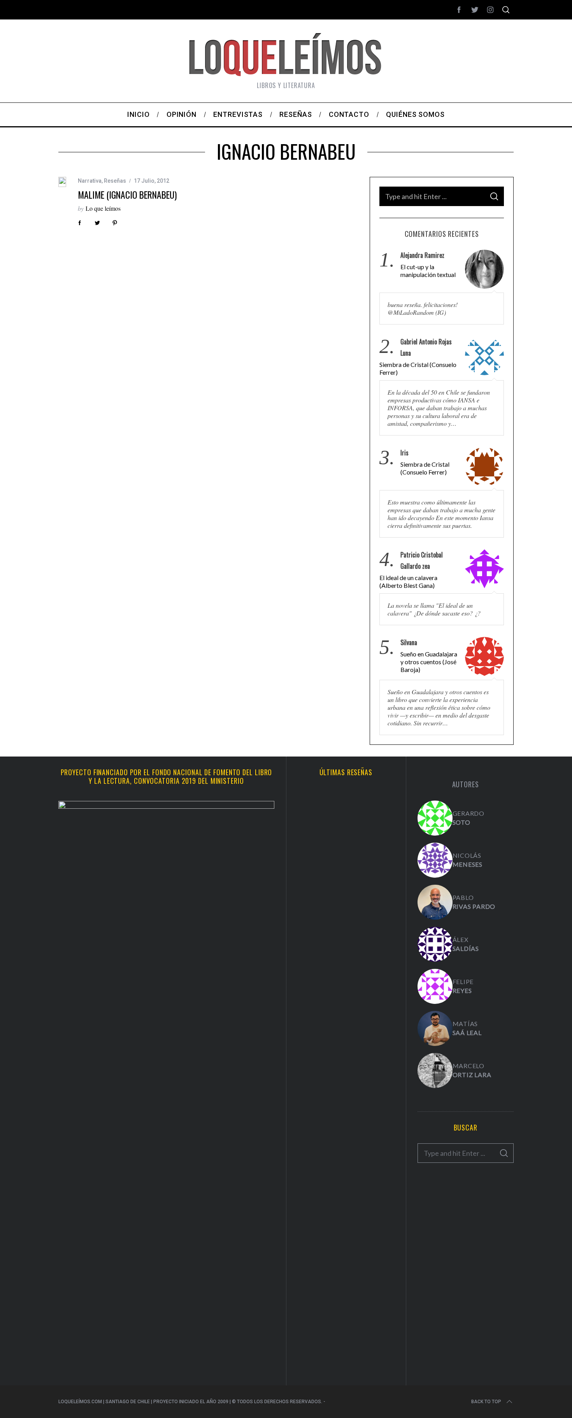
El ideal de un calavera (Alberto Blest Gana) (408, 581)
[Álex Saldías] (435, 944)
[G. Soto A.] (435, 818)
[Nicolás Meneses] (435, 860)
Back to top (486, 1401)
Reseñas (115, 181)
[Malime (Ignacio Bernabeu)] (62, 182)
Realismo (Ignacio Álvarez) (345, 863)
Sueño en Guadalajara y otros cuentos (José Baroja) (428, 661)
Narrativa (90, 181)
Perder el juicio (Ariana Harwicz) (345, 1306)
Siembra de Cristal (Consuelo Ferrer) (417, 368)
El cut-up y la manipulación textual (428, 270)
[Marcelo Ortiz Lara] (435, 1070)
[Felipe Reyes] (435, 986)
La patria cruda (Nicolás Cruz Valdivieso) (346, 950)
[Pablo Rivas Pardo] (435, 902)
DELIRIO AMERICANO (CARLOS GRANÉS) (346, 1215)
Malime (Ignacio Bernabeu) (127, 194)
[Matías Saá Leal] (435, 1028)
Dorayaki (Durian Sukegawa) (346, 1128)
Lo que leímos (103, 208)
